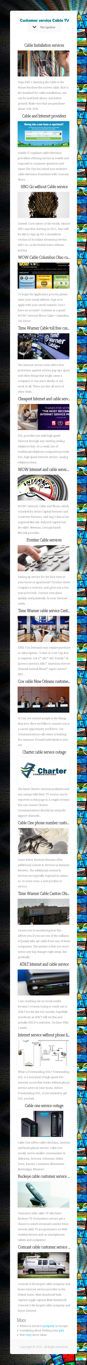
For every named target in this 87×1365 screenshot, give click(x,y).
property (49, 1326)
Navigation (47, 27)
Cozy (28, 1335)
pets (61, 1330)
